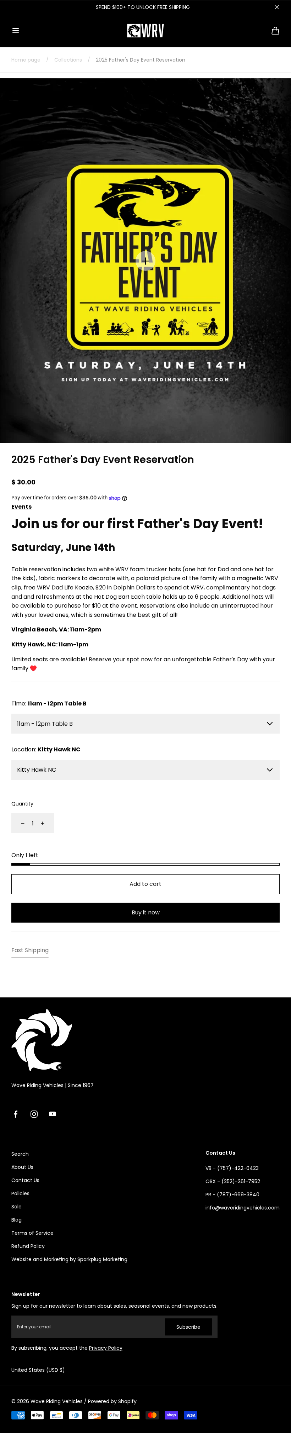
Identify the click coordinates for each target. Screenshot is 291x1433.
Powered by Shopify (112, 1401)
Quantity (22, 803)
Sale (16, 1206)
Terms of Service (32, 1233)
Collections (68, 59)
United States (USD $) (38, 1370)
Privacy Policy (105, 1347)
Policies (20, 1193)
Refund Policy (28, 1246)
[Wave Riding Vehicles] (145, 30)
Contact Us (25, 1180)
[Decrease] (18, 823)
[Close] (277, 7)
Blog (16, 1219)
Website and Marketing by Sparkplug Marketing (69, 1259)
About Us (22, 1167)
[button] (15, 30)
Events (21, 507)
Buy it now (146, 912)
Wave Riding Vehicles (57, 1401)
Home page (25, 59)
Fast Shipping (30, 950)
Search (20, 1154)
